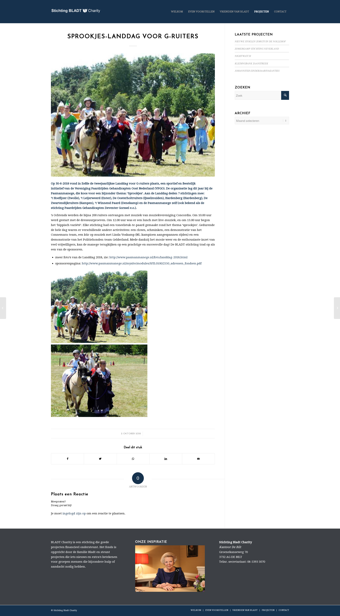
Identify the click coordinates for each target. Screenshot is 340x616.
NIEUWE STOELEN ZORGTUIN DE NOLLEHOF (260, 41)
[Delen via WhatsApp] (133, 458)
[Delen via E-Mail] (198, 458)
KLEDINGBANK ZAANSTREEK (251, 63)
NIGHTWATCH (243, 55)
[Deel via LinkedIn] (166, 458)
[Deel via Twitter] (100, 458)
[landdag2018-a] (133, 115)
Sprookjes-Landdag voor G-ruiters (133, 37)
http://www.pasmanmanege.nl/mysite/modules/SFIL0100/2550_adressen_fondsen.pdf (142, 263)
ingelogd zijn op (74, 513)
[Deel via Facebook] (67, 458)
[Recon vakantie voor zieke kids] (3, 308)
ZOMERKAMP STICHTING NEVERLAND (257, 48)
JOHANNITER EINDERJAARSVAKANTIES (257, 70)
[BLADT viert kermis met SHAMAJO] (337, 308)
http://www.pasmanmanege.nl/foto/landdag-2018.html (148, 257)
